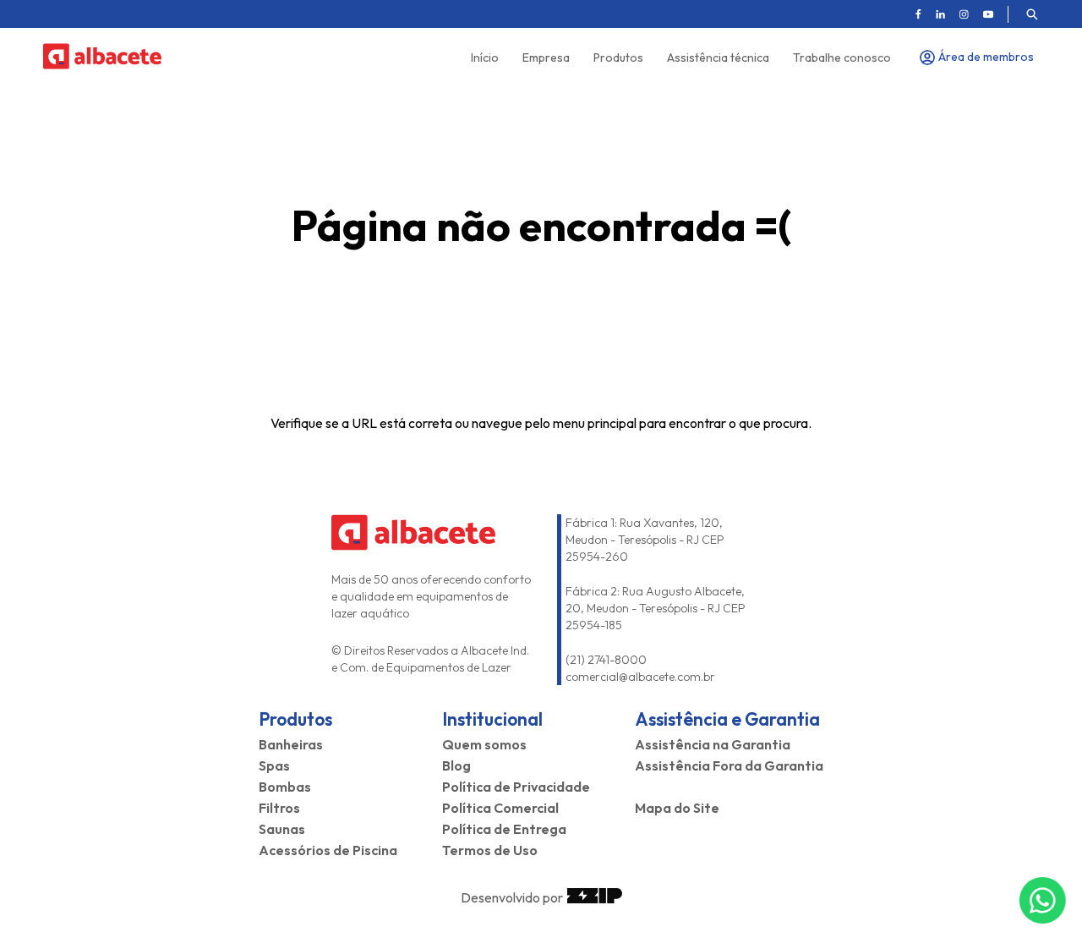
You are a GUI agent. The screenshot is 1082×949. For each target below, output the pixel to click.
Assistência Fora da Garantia (729, 765)
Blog (456, 765)
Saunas (282, 828)
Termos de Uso (490, 850)
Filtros (279, 807)
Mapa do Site (677, 807)
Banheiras (291, 744)
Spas (274, 765)
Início (485, 57)
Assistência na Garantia (712, 744)
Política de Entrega (504, 828)
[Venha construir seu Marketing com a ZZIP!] (594, 897)
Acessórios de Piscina (328, 850)
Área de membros (986, 56)
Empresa (546, 57)
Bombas (285, 786)
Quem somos (484, 744)
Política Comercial (500, 807)
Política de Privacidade (516, 786)
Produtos (618, 57)
